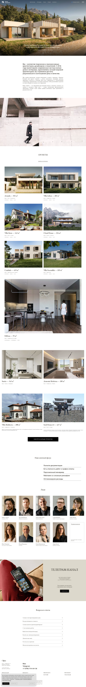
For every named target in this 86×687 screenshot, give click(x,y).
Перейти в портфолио (43, 161)
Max (24, 664)
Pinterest (67, 672)
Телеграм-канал (76, 2)
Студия (49, 2)
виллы (11, 237)
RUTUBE (46, 675)
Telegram (67, 675)
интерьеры (13, 340)
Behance (25, 672)
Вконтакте (47, 672)
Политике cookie (19, 679)
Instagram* (5, 672)
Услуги (44, 2)
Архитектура (32, 2)
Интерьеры (39, 2)
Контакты (54, 2)
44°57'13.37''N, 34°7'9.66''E (6, 668)
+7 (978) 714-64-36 (30, 669)
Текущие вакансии (75, 524)
